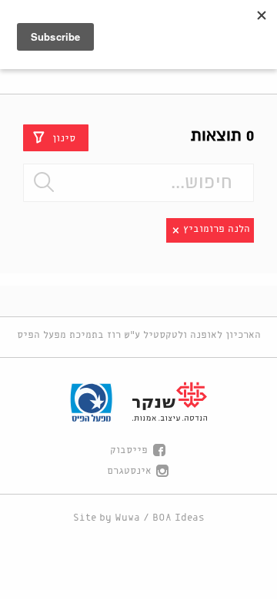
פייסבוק (129, 450)
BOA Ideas (178, 518)
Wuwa (127, 518)
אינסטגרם (129, 471)
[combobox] (138, 183)
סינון (63, 138)
